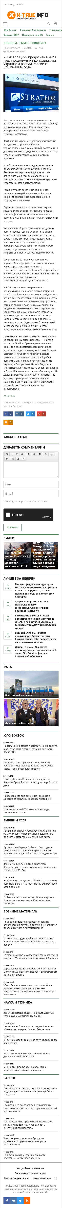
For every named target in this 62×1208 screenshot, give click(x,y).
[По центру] (34, 454)
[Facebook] (6, 1200)
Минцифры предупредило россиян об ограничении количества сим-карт (25, 1068)
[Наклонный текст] (11, 454)
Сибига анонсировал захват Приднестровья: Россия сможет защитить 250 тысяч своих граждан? (29, 900)
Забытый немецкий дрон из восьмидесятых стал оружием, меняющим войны (28, 1014)
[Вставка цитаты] (13, 459)
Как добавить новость (30, 1168)
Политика (38, 43)
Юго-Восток (10, 29)
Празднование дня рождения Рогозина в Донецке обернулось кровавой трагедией (27, 797)
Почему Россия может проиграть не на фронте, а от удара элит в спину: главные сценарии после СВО (30, 749)
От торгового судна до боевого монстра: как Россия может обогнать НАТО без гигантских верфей (28, 941)
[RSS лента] (27, 1200)
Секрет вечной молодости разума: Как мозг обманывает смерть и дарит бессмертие (28, 1028)
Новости (10, 43)
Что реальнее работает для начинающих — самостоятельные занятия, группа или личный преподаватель (30, 1108)
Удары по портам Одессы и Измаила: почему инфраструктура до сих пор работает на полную (32, 606)
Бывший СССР (11, 34)
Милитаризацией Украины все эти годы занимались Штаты (26, 811)
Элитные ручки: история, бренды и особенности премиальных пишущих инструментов (24, 1141)
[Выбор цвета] (52, 454)
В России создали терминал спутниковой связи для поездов (30, 1041)
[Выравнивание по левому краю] (28, 454)
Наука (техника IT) (32, 34)
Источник (9, 395)
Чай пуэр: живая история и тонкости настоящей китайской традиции (24, 1156)
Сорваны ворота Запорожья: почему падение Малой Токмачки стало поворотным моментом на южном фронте (30, 971)
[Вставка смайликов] (46, 454)
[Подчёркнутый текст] (17, 454)
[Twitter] (20, 1200)
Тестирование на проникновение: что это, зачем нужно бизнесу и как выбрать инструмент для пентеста (27, 1124)
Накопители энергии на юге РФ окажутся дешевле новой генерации (26, 1055)
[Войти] (55, 23)
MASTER (27, 48)
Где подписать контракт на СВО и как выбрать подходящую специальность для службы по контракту (30, 1091)
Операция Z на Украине (33, 29)
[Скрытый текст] (7, 459)
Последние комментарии (30, 1173)
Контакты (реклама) (16, 1178)
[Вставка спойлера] (23, 459)
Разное (50, 34)
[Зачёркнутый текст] (22, 454)
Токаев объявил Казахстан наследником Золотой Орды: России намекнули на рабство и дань (30, 782)
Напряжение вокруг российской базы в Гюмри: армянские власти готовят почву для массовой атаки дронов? (30, 883)
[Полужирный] (7, 454)
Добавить (12, 527)
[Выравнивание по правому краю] (39, 454)
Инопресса (56, 29)
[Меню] (5, 23)
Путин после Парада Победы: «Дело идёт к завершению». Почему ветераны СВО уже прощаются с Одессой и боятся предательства (30, 850)
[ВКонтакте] (13, 1200)
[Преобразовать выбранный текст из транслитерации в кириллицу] (18, 459)
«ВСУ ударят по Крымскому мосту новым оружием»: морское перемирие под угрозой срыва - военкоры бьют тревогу (28, 765)
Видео (8, 538)
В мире (24, 43)
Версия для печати (15, 51)
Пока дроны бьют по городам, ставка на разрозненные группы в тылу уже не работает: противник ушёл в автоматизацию (30, 925)
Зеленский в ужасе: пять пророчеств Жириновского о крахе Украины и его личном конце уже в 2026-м (29, 867)
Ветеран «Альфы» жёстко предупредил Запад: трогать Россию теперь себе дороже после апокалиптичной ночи (36, 637)
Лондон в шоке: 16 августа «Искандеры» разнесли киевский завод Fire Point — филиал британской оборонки (35, 651)
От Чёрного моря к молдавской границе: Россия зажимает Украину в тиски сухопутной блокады (30, 956)
